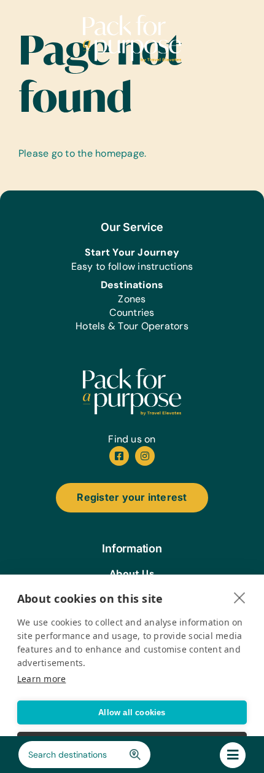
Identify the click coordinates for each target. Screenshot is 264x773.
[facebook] (119, 456)
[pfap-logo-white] (132, 372)
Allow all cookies (131, 712)
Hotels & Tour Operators (132, 326)
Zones (132, 298)
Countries (131, 312)
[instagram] (145, 456)
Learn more (41, 679)
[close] (239, 597)
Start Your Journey (132, 252)
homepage (119, 153)
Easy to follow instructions (132, 266)
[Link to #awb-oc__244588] (233, 755)
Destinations (132, 284)
